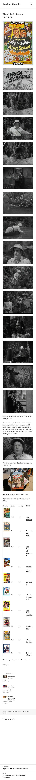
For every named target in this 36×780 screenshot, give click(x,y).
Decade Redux (12, 676)
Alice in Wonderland (29, 597)
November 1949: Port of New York (11, 687)
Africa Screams (8, 494)
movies (5, 713)
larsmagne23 (18, 711)
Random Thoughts (12, 4)
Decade (23, 660)
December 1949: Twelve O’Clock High (11, 698)
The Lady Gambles (29, 613)
